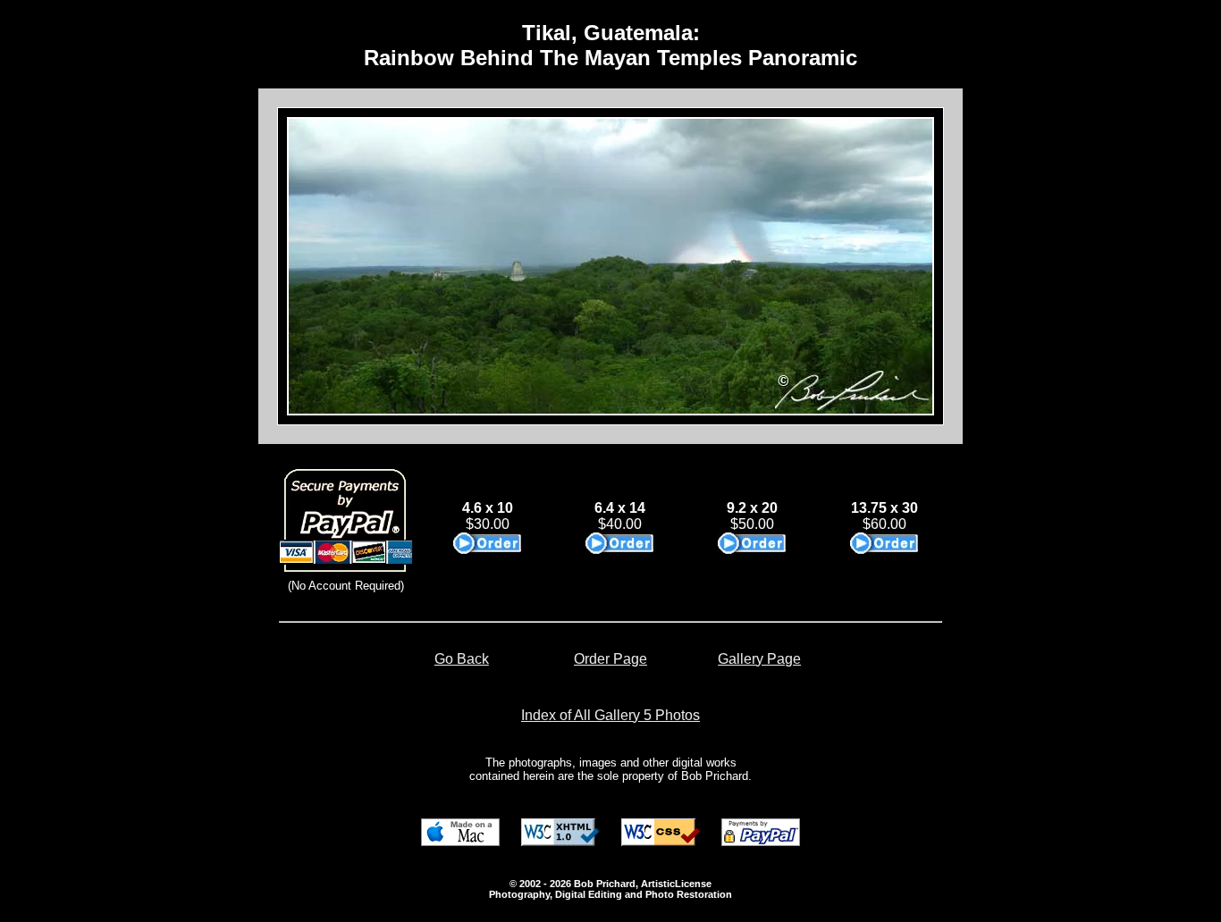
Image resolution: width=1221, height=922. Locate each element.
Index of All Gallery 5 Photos (610, 715)
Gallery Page (759, 658)
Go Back (461, 658)
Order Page (610, 658)
